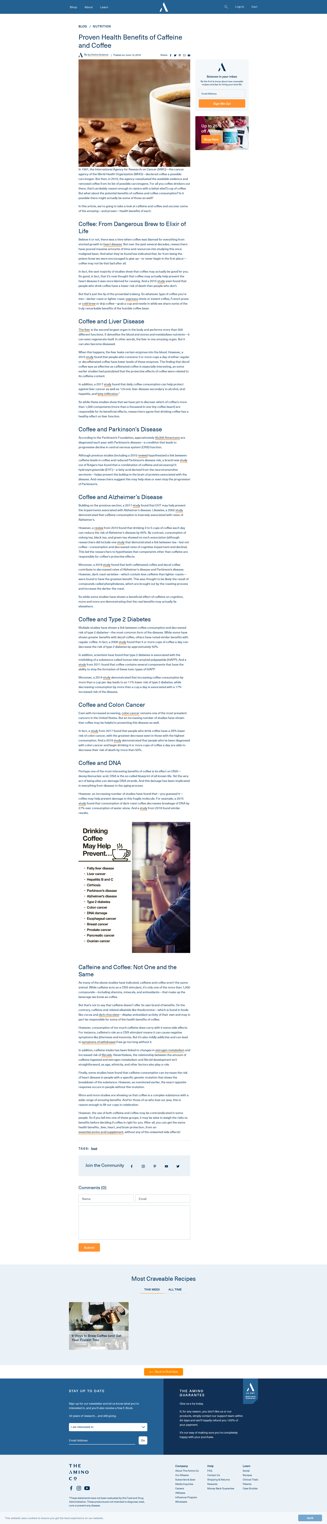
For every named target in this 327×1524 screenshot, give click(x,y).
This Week (152, 1289)
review (142, 455)
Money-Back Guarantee (220, 1488)
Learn (104, 7)
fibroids (107, 1055)
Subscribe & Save (185, 1479)
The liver (84, 330)
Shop (73, 7)
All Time (175, 1289)
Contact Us (213, 1475)
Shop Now (211, 139)
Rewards (212, 1484)
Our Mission (182, 1475)
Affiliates (180, 1493)
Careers (179, 1488)
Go (143, 1440)
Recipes (247, 1475)
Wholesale (181, 1502)
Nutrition (102, 26)
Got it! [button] (310, 1518)
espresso (132, 299)
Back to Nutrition (166, 1371)
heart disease (112, 244)
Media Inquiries (184, 1484)
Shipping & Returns (218, 1479)
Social (246, 1470)
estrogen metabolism (169, 1050)
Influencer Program (186, 1497)
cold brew (89, 304)
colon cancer (130, 713)
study (161, 281)
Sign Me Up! (222, 103)
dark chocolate (109, 1015)
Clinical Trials (250, 1479)
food (94, 1148)
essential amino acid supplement (101, 1132)
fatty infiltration (107, 394)
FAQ (209, 1470)
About (88, 7)
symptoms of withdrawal (98, 1042)
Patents (247, 1484)
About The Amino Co (187, 1470)
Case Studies (250, 1488)
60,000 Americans (167, 438)
